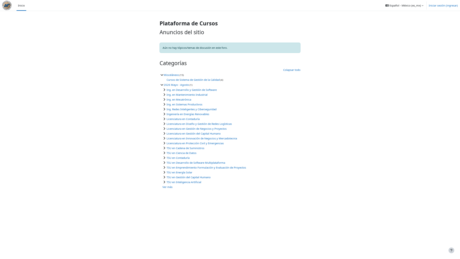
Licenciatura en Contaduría (183, 119)
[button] (404, 5)
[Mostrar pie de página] (451, 250)
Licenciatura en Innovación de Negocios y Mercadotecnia (202, 138)
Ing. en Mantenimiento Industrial (187, 94)
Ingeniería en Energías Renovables (188, 114)
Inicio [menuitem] (21, 5)
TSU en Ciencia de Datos (181, 153)
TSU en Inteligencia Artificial (184, 182)
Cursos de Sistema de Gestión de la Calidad (193, 79)
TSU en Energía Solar (179, 172)
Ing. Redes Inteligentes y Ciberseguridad (192, 109)
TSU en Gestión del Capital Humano (189, 177)
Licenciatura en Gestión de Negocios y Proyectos (197, 128)
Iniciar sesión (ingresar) (443, 5)
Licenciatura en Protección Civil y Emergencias (195, 143)
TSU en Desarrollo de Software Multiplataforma (196, 162)
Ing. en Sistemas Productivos (184, 104)
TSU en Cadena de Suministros (185, 148)
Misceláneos (171, 75)
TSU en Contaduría (178, 158)
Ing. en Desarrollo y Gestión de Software (192, 90)
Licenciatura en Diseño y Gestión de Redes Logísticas (199, 124)
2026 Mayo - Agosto (176, 85)
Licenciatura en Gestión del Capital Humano (194, 133)
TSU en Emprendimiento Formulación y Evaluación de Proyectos (206, 167)
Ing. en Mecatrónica (179, 99)
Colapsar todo (291, 70)
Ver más (167, 187)
